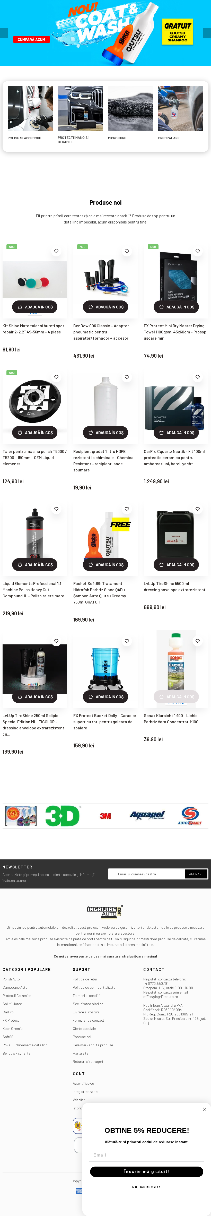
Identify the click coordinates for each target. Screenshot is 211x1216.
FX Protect (11, 1020)
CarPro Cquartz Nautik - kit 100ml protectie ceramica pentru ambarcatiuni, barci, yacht (174, 457)
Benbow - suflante (16, 1053)
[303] (21, 816)
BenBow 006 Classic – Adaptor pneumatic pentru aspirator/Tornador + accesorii (101, 331)
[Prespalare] (180, 108)
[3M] (105, 816)
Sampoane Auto (15, 987)
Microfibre (117, 138)
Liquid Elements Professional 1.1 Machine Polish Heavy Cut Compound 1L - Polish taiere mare (33, 589)
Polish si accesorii (24, 138)
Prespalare (169, 138)
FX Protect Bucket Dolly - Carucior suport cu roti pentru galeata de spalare (104, 721)
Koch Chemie (12, 1028)
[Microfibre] (130, 108)
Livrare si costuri (86, 1012)
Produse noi (82, 1036)
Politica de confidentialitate (94, 987)
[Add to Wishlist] (56, 251)
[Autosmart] (189, 816)
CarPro (8, 1012)
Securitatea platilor (88, 1004)
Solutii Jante (12, 1004)
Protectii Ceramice (17, 995)
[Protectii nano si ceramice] (80, 108)
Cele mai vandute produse (93, 1045)
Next (207, 33)
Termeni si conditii (86, 995)
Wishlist (79, 1100)
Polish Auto (11, 979)
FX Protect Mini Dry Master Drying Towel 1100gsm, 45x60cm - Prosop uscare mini (175, 331)
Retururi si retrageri (88, 1061)
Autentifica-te (83, 1083)
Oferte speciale (84, 1028)
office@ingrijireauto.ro (160, 996)
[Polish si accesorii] (30, 108)
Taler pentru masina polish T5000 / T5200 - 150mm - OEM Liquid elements (35, 457)
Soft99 (8, 1036)
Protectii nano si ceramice (73, 139)
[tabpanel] (105, 33)
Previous (4, 33)
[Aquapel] (147, 816)
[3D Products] (63, 816)
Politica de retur (85, 979)
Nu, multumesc (146, 1187)
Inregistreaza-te (85, 1091)
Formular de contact (88, 1020)
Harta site (80, 1053)
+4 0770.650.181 (156, 983)
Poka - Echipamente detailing (25, 1045)
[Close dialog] (204, 1109)
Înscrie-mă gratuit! (146, 1171)
